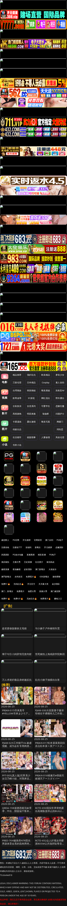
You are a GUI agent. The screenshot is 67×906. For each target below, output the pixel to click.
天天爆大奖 (43, 584)
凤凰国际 (5, 554)
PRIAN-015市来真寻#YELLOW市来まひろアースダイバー (16, 713)
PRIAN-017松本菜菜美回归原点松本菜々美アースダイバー (50, 746)
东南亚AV (59, 390)
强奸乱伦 (31, 374)
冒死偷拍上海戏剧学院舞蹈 (50, 654)
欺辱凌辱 (17, 398)
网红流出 (45, 398)
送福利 (28, 547)
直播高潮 (31, 554)
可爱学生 (45, 406)
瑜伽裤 (45, 413)
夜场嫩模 (17, 569)
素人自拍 (60, 382)
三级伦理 (17, 382)
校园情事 (31, 437)
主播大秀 (17, 562)
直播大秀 (43, 591)
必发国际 (28, 569)
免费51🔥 (5, 584)
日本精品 (31, 382)
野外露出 (60, 398)
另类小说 (17, 444)
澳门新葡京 (40, 569)
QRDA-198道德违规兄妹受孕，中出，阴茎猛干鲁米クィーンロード (17, 811)
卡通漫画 (17, 421)
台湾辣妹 (17, 390)
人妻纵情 (45, 437)
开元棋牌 (27, 540)
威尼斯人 (5, 540)
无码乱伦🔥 (18, 584)
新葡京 (38, 547)
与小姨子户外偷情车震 (47, 628)
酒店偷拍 (5, 562)
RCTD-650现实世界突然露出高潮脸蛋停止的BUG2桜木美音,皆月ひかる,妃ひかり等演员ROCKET (49, 812)
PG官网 (16, 540)
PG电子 (60, 540)
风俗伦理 (60, 437)
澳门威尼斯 (55, 591)
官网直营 (38, 540)
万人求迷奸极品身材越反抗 (17, 679)
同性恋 (60, 429)
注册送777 (17, 547)
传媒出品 (17, 429)
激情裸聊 (56, 576)
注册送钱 (5, 547)
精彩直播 (42, 554)
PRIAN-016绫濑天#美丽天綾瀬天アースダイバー (49, 777)
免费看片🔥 (31, 576)
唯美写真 (45, 421)
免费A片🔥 (18, 598)
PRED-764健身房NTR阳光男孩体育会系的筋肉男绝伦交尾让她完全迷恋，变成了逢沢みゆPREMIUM (17, 845)
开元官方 (31, 584)
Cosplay (46, 382)
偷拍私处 (50, 562)
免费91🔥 (5, 598)
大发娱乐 (53, 569)
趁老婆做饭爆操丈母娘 (14, 628)
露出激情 (31, 421)
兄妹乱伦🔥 (32, 598)
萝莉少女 (60, 374)
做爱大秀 (32, 591)
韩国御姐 (31, 390)
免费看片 (21, 591)
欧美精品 (45, 374)
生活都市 (17, 437)
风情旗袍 (17, 413)
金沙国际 (56, 584)
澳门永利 (49, 540)
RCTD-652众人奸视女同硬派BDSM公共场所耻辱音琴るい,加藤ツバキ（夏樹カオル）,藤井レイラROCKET (50, 845)
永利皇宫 (19, 576)
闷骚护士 (60, 413)
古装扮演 (17, 406)
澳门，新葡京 (7, 591)
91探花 (31, 398)
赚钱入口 (58, 598)
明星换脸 (31, 413)
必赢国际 (59, 547)
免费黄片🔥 (45, 598)
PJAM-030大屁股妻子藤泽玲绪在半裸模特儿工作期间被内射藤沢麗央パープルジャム (50, 715)
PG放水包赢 (18, 554)
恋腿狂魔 (60, 406)
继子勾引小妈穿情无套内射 (17, 654)
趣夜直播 (5, 569)
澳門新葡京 (6, 576)
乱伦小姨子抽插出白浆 (47, 679)
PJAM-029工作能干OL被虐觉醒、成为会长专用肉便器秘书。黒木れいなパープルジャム (17, 747)
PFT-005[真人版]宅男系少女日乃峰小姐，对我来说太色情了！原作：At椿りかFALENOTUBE (17, 780)
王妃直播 (28, 562)
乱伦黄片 (39, 562)
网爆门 (60, 421)
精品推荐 (17, 374)
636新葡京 (44, 576)
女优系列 (31, 406)
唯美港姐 (45, 390)
